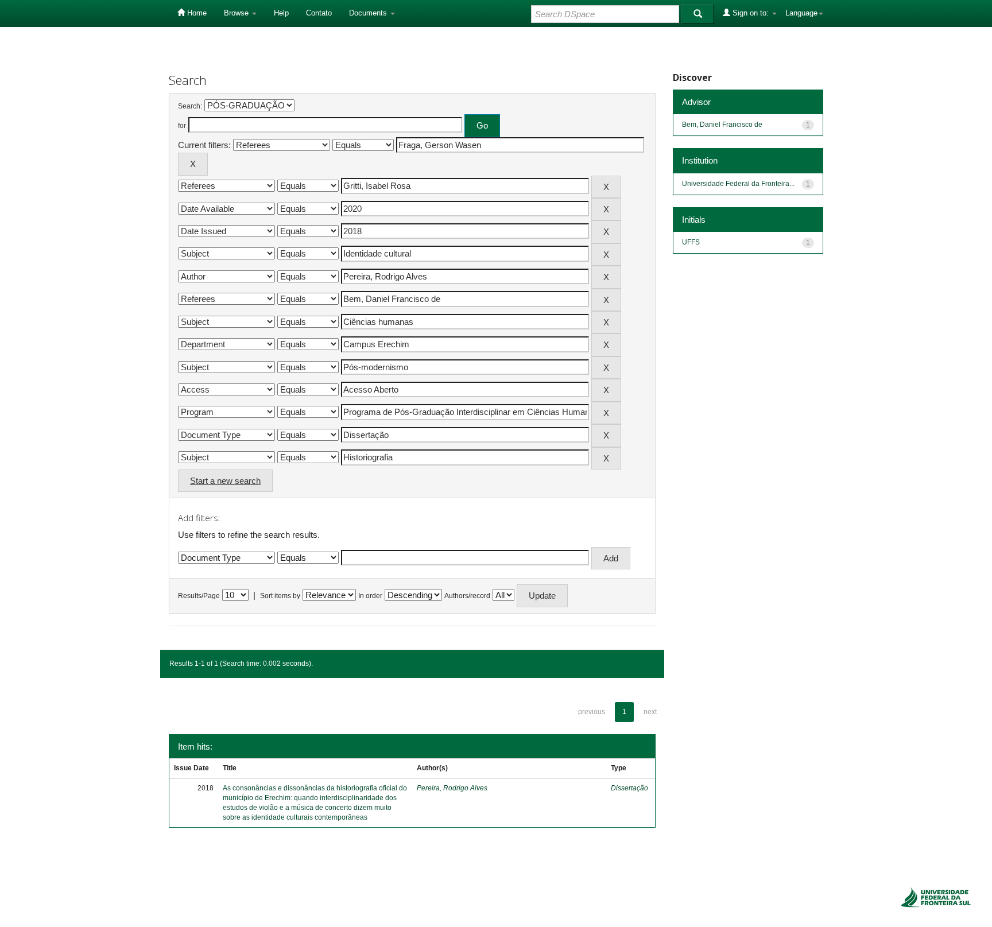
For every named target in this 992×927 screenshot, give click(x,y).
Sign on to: (750, 13)
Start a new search (225, 481)
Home (196, 13)
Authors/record (467, 596)
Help (281, 13)
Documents (369, 13)
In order (370, 596)
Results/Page (199, 596)
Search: (190, 106)
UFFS (691, 242)
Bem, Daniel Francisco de (722, 125)
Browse (237, 13)
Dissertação (629, 788)
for (182, 126)
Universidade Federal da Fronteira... (738, 184)
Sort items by (280, 596)
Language (801, 13)
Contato (319, 13)
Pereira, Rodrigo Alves (452, 788)
